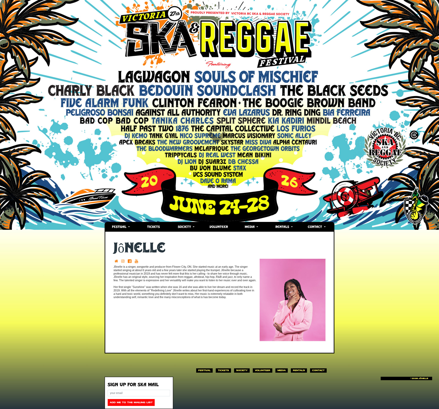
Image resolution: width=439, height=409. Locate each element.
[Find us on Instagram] (123, 261)
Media (250, 227)
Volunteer (219, 227)
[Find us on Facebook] (130, 261)
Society (185, 227)
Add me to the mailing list (131, 402)
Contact (315, 227)
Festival (119, 227)
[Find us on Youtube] (137, 261)
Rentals (282, 227)
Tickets (153, 227)
